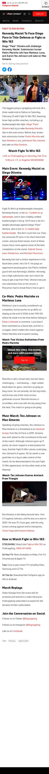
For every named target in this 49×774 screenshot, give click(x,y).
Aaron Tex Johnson (35, 140)
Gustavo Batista (26, 530)
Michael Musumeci (33, 253)
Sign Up (24, 360)
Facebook (17, 631)
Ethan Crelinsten (10, 321)
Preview (12, 641)
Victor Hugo (8, 530)
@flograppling (30, 618)
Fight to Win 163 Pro (13, 28)
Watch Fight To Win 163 (24, 151)
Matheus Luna (14, 140)
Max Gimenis (20, 144)
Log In (33, 367)
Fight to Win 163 (35, 544)
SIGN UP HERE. (24, 548)
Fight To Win (23, 641)
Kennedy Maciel (33, 128)
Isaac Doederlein (10, 253)
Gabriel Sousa (35, 249)
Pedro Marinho (32, 136)
